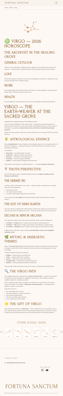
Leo (8, 336)
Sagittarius (54, 336)
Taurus (26, 336)
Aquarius (36, 336)
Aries (17, 336)
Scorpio (45, 336)
